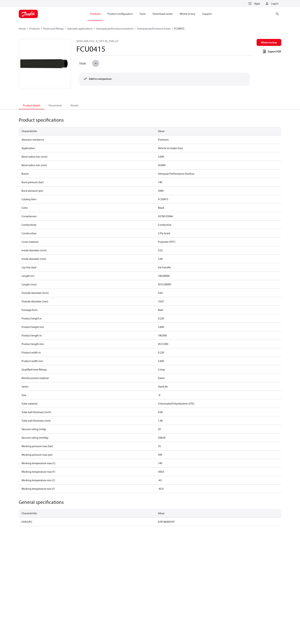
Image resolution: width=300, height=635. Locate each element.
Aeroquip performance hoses (153, 28)
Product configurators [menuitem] (120, 13)
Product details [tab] (31, 105)
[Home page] (28, 14)
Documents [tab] (55, 105)
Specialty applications (80, 28)
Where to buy (269, 42)
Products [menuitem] (95, 13)
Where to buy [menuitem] (187, 13)
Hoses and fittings (53, 28)
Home (22, 28)
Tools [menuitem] (143, 13)
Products (34, 28)
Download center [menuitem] (163, 13)
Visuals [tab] (74, 105)
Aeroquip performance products (114, 28)
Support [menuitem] (207, 13)
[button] (253, 3)
